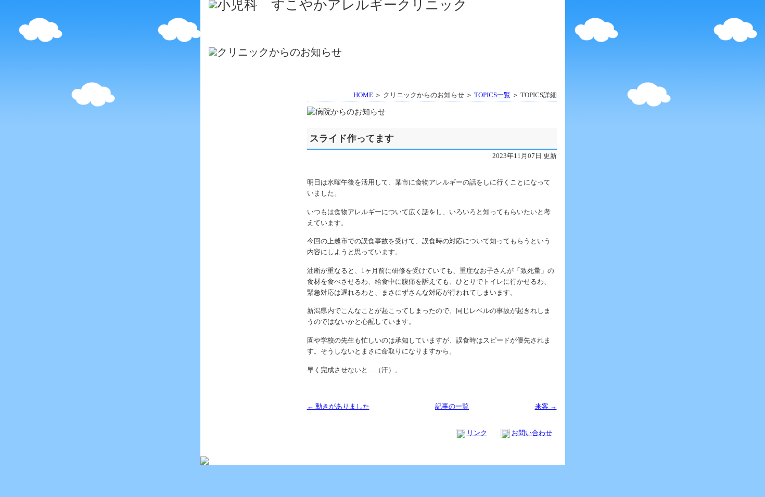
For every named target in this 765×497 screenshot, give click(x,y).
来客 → (546, 406)
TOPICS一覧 (492, 95)
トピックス (253, 120)
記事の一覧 (452, 406)
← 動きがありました (338, 406)
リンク (477, 433)
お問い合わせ (532, 433)
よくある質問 (514, 20)
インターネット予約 (426, 20)
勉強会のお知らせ (426, 35)
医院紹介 (339, 20)
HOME (252, 20)
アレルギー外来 (339, 35)
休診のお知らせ (514, 35)
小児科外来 (252, 35)
